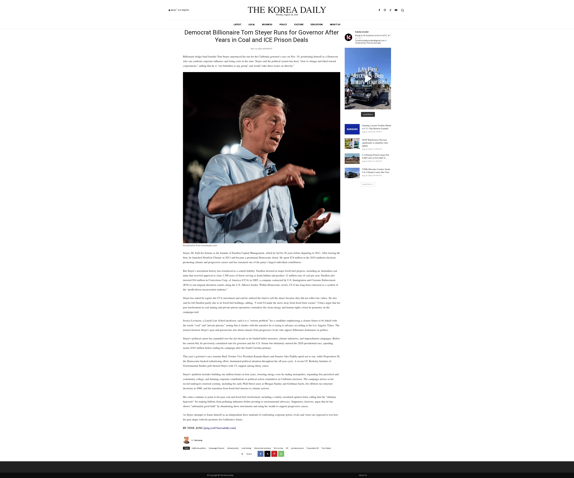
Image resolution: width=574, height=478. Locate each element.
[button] (402, 10)
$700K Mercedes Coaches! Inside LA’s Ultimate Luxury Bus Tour (376, 171)
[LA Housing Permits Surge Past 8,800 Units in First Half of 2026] (352, 158)
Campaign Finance (216, 448)
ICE (287, 448)
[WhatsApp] (281, 454)
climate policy (233, 448)
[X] (267, 454)
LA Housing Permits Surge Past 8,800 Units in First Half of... (375, 156)
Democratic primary (262, 448)
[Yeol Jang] (187, 440)
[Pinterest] (274, 454)
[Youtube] (396, 10)
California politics (199, 448)
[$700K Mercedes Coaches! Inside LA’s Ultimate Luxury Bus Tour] (352, 173)
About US (363, 475)
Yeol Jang (198, 440)
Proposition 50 (312, 448)
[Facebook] (379, 10)
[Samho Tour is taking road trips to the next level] (368, 78)
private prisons (297, 448)
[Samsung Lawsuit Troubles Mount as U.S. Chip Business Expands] (352, 129)
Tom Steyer (326, 448)
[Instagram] (385, 10)
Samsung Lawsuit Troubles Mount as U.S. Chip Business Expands (376, 127)
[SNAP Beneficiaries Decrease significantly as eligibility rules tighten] (352, 143)
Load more (367, 184)
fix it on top (278, 448)
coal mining (246, 448)
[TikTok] (390, 10)
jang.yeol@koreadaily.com (219, 428)
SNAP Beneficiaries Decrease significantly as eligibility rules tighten (375, 142)
